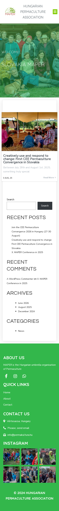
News (21, 331)
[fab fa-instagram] (15, 376)
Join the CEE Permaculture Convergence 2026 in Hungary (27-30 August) (31, 231)
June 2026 (23, 303)
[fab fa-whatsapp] (24, 376)
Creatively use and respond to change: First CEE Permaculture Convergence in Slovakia (32, 244)
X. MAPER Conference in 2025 (27, 252)
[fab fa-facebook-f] (6, 376)
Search (10, 199)
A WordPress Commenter (20, 278)
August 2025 (25, 307)
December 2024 (26, 311)
